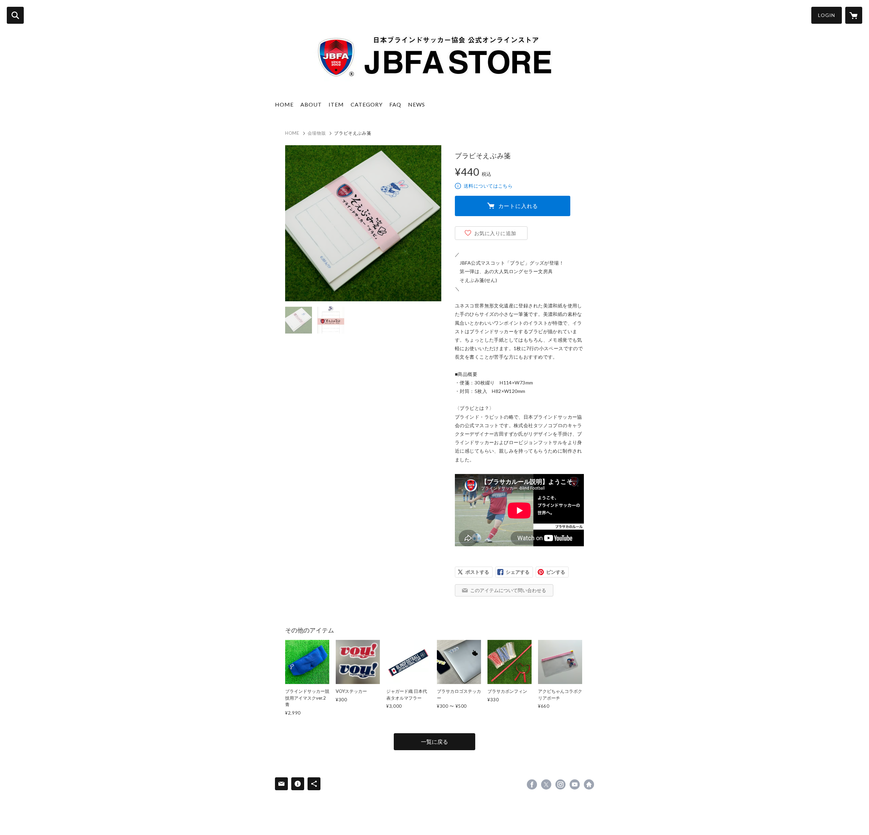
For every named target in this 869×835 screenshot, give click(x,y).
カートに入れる (518, 206)
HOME (284, 104)
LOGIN (826, 15)
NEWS (416, 104)
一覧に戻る (434, 741)
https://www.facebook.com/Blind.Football (532, 784)
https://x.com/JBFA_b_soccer (546, 784)
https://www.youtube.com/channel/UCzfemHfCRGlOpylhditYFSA (575, 784)
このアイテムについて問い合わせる (508, 590)
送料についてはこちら (488, 186)
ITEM (336, 104)
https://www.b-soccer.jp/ (589, 784)
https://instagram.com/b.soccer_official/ (560, 784)
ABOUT (311, 104)
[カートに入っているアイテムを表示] (853, 15)
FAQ (395, 104)
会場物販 (317, 133)
